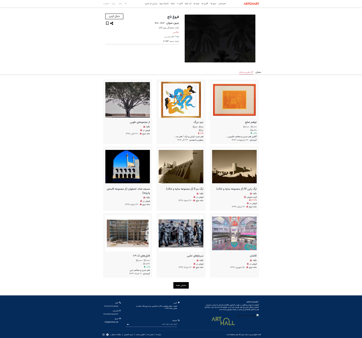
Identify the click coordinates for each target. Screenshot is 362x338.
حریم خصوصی (128, 334)
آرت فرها (188, 3)
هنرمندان (222, 3)
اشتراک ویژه (164, 3)
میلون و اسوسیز (196, 140)
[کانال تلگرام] (107, 334)
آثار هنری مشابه (246, 72)
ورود (113, 3)
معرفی (258, 72)
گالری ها (205, 3)
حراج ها (213, 3)
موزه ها (196, 3)
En (120, 3)
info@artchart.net (111, 322)
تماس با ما (150, 334)
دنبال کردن (114, 16)
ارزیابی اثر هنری (151, 3)
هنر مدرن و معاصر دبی (140, 270)
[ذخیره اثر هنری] (107, 23)
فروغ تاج (173, 17)
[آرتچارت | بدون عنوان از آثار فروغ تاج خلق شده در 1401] (220, 38)
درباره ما (158, 334)
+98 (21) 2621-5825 (111, 306)
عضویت (106, 3)
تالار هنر (238, 334)
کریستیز (253, 140)
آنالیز (180, 3)
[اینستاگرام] (103, 334)
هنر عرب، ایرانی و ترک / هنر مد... (188, 136)
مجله (173, 3)
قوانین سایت (140, 334)
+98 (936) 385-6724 (110, 314)
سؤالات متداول (116, 334)
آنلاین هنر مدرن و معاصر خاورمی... (241, 136)
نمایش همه (181, 285)
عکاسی (176, 32)
